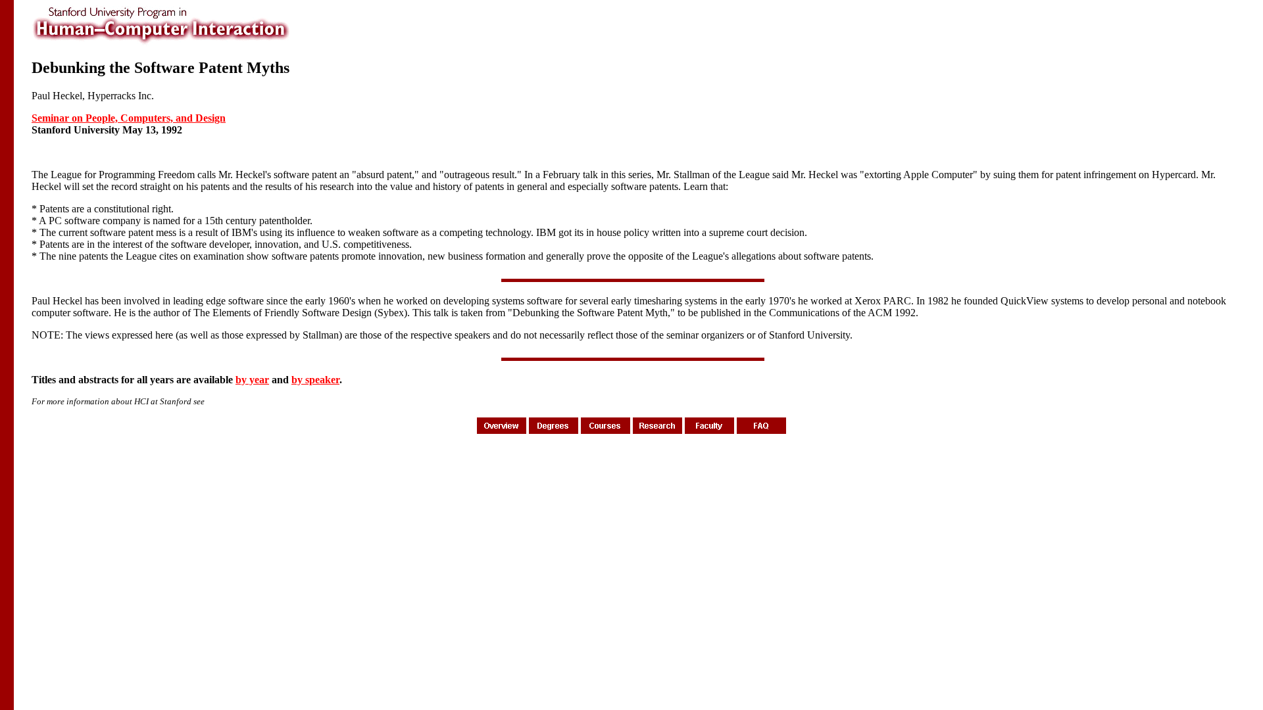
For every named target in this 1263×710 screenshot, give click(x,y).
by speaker (315, 379)
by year (252, 379)
